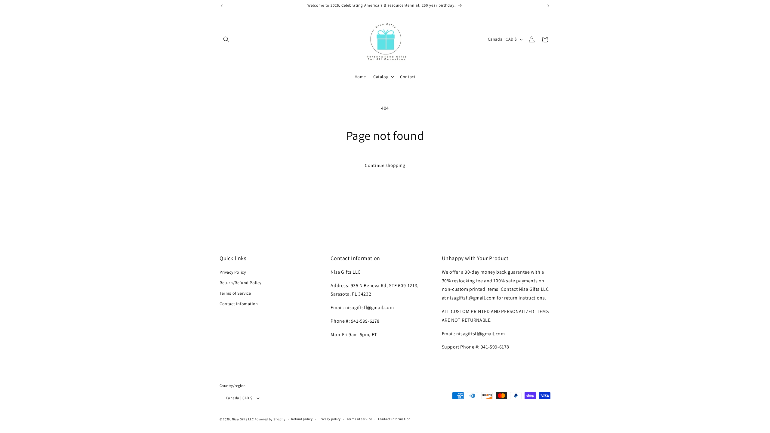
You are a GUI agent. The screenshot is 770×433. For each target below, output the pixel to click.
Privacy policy (330, 419)
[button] (226, 39)
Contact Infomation (239, 303)
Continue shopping (385, 165)
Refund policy (302, 419)
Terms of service (359, 419)
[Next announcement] (548, 5)
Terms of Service (235, 293)
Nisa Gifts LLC (243, 419)
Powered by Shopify (269, 419)
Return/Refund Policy (240, 282)
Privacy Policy (233, 272)
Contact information (394, 419)
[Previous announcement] (221, 5)
